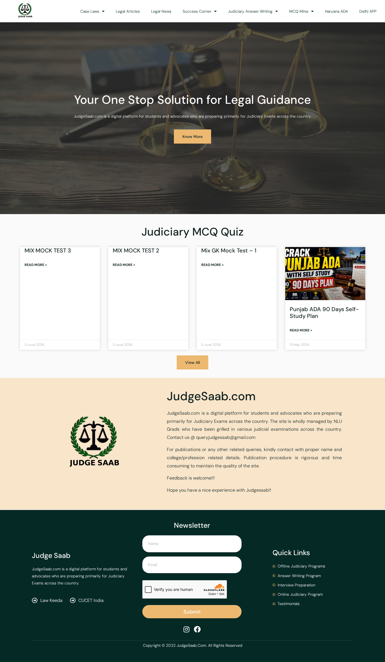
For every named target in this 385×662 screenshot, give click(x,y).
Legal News (161, 11)
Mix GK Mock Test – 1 (228, 250)
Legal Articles (128, 11)
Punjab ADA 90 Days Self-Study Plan (324, 312)
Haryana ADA (336, 11)
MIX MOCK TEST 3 (48, 250)
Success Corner (197, 11)
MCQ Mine (298, 11)
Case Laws (89, 11)
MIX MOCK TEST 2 (136, 250)
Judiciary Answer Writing (250, 11)
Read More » (36, 265)
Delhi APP (368, 11)
